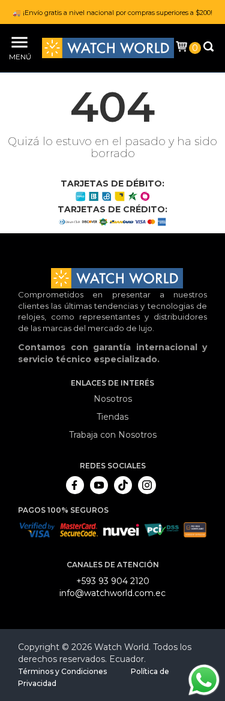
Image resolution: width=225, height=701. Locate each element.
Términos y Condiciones (62, 671)
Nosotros (113, 398)
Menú (18, 56)
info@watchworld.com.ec (112, 593)
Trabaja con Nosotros (113, 434)
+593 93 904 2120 (112, 581)
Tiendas (112, 416)
